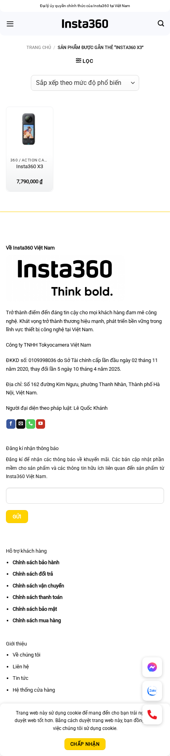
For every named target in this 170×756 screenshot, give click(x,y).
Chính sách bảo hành (36, 562)
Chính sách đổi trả (33, 574)
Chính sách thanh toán (37, 597)
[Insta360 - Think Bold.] (85, 23)
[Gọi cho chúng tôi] (30, 424)
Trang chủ (38, 47)
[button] (10, 24)
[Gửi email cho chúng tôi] (20, 424)
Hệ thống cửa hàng (34, 690)
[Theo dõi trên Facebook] (10, 424)
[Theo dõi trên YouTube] (40, 424)
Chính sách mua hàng (37, 620)
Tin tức (20, 678)
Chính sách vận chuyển (38, 586)
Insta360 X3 (29, 166)
